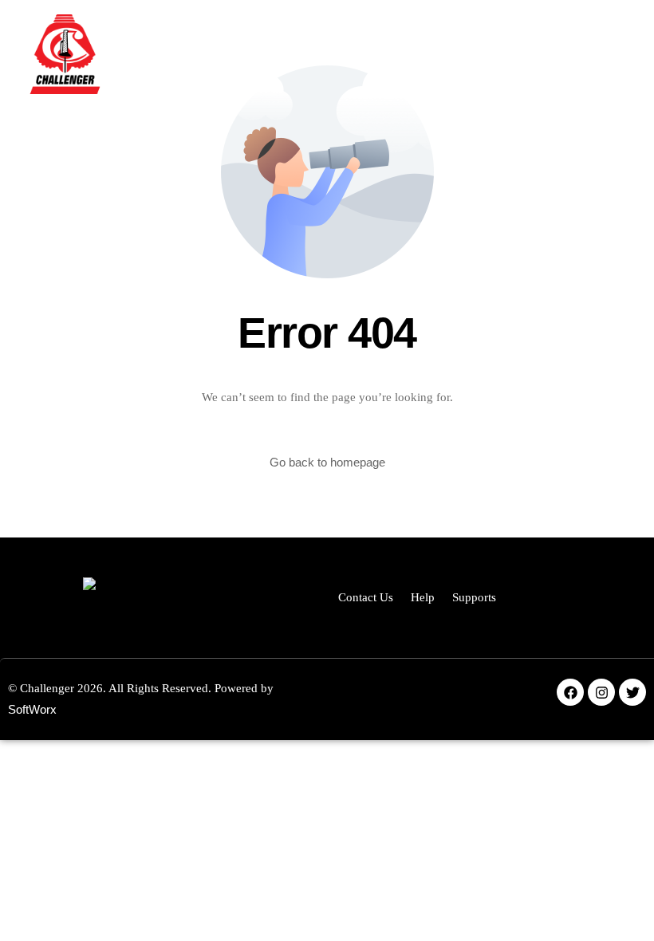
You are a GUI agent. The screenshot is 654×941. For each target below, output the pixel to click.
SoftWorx (32, 709)
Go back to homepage (327, 462)
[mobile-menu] (590, 54)
